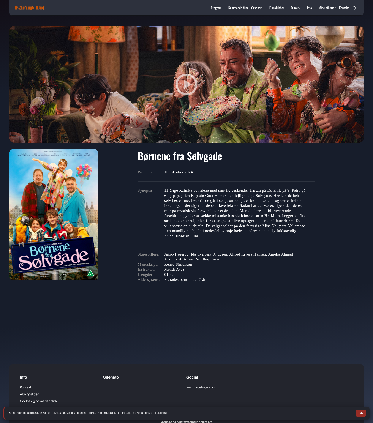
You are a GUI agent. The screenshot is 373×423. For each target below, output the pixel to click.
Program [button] (216, 7)
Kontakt (344, 7)
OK (361, 413)
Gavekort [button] (257, 7)
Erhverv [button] (296, 7)
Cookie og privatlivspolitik (38, 401)
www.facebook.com (201, 387)
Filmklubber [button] (277, 7)
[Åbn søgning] (354, 7)
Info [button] (310, 7)
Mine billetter (327, 7)
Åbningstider (29, 394)
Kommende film (238, 7)
